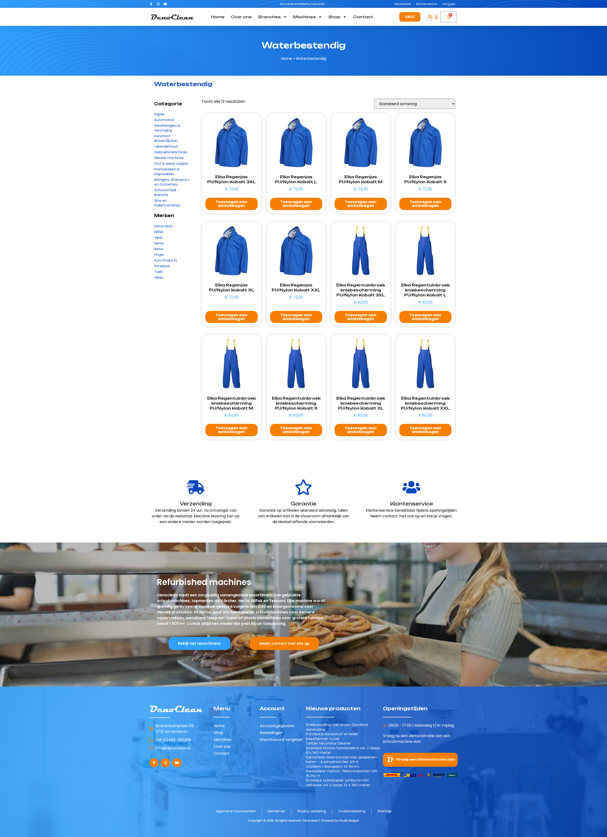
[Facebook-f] (151, 4)
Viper (158, 237)
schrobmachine (398, 741)
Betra (158, 249)
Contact (363, 16)
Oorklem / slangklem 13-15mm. (333, 766)
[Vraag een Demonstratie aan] (390, 759)
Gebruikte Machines (170, 152)
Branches (269, 16)
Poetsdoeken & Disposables (166, 171)
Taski (158, 271)
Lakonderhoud (166, 146)
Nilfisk (158, 231)
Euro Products (165, 260)
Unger (159, 254)
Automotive (164, 119)
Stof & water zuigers (171, 163)
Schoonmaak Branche (165, 192)
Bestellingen (271, 732)
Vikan (158, 277)
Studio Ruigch (349, 820)
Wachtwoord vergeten (281, 739)
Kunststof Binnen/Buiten (166, 138)
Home (218, 16)
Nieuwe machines (169, 157)
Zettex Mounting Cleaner (328, 743)
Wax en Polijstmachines (167, 203)
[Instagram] (158, 4)
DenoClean (163, 226)
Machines (304, 16)
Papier (159, 114)
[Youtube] (165, 4)
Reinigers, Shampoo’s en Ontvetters (171, 182)
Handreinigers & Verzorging (167, 128)
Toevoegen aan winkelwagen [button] (231, 203)
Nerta (158, 243)
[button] (430, 17)
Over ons (241, 16)
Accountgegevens (277, 726)
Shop (334, 16)
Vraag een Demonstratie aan (425, 759)
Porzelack (162, 266)
